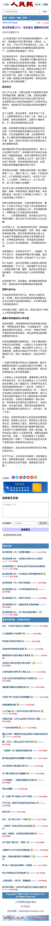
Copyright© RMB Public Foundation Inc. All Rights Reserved (25, 895)
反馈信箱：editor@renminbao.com (25, 911)
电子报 (37, 4)
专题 (19, 18)
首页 (5, 18)
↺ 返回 (6, 4)
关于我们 (25, 906)
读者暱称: (7, 523)
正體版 (45, 4)
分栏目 (12, 18)
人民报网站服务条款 (25, 902)
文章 (24, 18)
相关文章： (8, 546)
